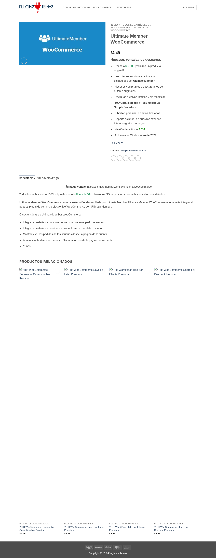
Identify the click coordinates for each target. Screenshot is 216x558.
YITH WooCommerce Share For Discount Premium (171, 529)
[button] (24, 61)
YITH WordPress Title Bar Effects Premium (126, 529)
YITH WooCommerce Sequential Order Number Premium (36, 529)
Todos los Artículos (76, 7)
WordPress (124, 7)
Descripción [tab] (27, 178)
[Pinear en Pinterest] (132, 158)
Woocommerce (102, 7)
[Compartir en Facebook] (113, 158)
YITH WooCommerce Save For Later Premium (84, 529)
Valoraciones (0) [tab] (48, 178)
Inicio (114, 25)
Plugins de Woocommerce (129, 29)
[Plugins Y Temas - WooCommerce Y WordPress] (36, 7)
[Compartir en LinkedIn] (138, 158)
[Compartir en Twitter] (120, 158)
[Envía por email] (126, 158)
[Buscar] (59, 7)
